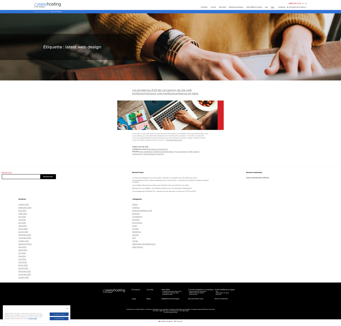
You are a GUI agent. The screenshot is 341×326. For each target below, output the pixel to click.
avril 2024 (22, 259)
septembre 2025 (24, 208)
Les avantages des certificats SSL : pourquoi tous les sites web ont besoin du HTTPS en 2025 (164, 191)
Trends (135, 241)
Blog (272, 7)
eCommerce (137, 223)
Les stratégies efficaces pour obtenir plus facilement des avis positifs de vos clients (160, 185)
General (135, 229)
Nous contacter (221, 299)
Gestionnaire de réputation (197, 291)
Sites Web (222, 7)
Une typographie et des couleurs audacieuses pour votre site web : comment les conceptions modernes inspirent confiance (170, 181)
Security (135, 235)
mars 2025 (22, 226)
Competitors (137, 217)
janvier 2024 (23, 268)
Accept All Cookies (59, 314)
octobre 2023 (23, 277)
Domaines (204, 7)
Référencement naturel (196, 293)
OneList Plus (193, 294)
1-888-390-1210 (294, 3)
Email (134, 226)
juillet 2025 (22, 214)
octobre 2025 (23, 204)
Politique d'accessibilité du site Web (203, 309)
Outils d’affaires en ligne (254, 7)
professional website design (163, 151)
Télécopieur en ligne (222, 293)
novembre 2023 (24, 274)
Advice (135, 204)
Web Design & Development (157, 149)
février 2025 (23, 229)
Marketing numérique (236, 7)
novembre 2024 (24, 238)
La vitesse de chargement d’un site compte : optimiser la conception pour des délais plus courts (164, 178)
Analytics (136, 208)
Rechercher (7, 173)
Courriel (213, 7)
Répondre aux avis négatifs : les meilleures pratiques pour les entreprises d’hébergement (162, 188)
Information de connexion (297, 7)
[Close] (67, 309)
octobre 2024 (23, 241)
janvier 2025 (23, 232)
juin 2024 (22, 253)
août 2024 (22, 247)
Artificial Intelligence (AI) (142, 211)
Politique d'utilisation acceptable (179, 309)
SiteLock (218, 294)
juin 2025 (22, 217)
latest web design (145, 151)
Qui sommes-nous (195, 299)
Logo (266, 7)
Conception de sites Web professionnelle (170, 293)
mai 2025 (22, 220)
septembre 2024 (25, 244)
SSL (217, 291)
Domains (136, 220)
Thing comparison (181, 151)
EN (306, 3)
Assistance (281, 7)
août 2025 (22, 211)
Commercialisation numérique (200, 290)
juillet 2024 (22, 250)
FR (303, 3)
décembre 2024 (24, 235)
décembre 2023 (24, 271)
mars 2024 (22, 262)
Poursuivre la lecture (174, 140)
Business (136, 214)
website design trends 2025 (153, 154)
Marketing (136, 232)
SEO (134, 238)
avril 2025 (22, 223)
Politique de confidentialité (135, 309)
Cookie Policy (32, 318)
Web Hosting (137, 247)
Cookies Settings (59, 318)
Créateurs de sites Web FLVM (171, 291)
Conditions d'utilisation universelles (156, 309)
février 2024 (23, 265)
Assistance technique (170, 299)
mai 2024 (22, 256)
